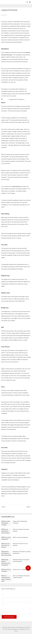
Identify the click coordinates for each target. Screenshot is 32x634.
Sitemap (22, 629)
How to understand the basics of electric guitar (21, 576)
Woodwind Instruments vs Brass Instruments (22, 552)
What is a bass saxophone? (20, 537)
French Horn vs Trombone (20, 569)
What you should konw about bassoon (21, 530)
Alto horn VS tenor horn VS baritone (20, 544)
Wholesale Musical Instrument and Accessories (21, 560)
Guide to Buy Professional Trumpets (20, 522)
